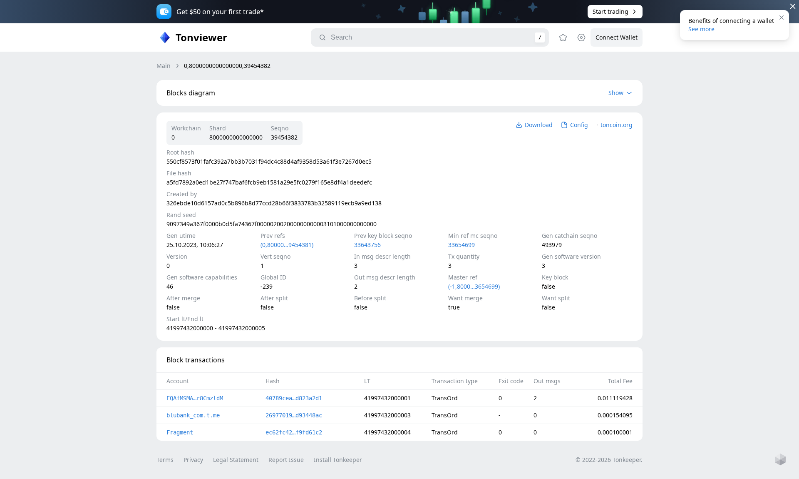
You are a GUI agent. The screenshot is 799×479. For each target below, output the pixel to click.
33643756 (367, 245)
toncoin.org (616, 125)
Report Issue (286, 460)
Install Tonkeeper (338, 460)
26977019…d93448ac (294, 415)
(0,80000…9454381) (287, 245)
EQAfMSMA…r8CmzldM (194, 398)
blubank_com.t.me (193, 415)
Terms (165, 460)
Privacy (193, 460)
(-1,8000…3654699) (474, 286)
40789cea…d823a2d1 (294, 398)
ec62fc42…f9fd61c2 (294, 432)
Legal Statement (235, 460)
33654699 (461, 245)
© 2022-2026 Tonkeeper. (609, 460)
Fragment (179, 432)
